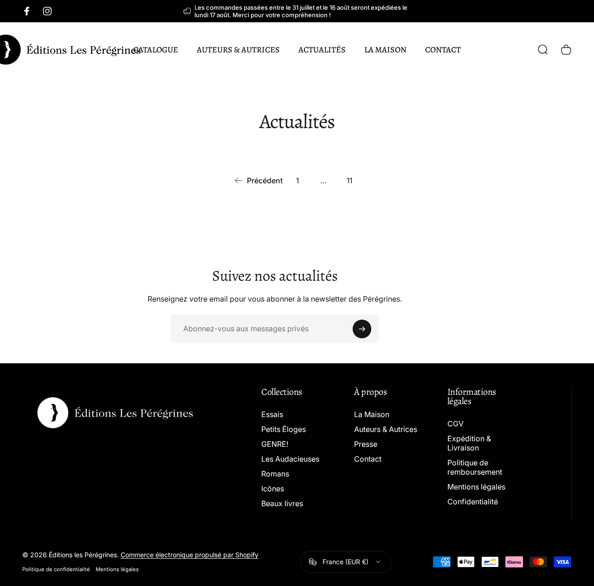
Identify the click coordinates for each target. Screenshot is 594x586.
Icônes (272, 488)
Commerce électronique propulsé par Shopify (189, 555)
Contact (367, 459)
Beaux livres (282, 503)
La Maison (371, 414)
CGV (455, 423)
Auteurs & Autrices (385, 429)
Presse (365, 444)
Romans (275, 473)
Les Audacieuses (290, 459)
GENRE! (274, 444)
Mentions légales (476, 486)
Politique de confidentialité (56, 569)
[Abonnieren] (362, 329)
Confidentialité (472, 501)
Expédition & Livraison (469, 443)
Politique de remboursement (474, 467)
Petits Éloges (283, 429)
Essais (272, 414)
